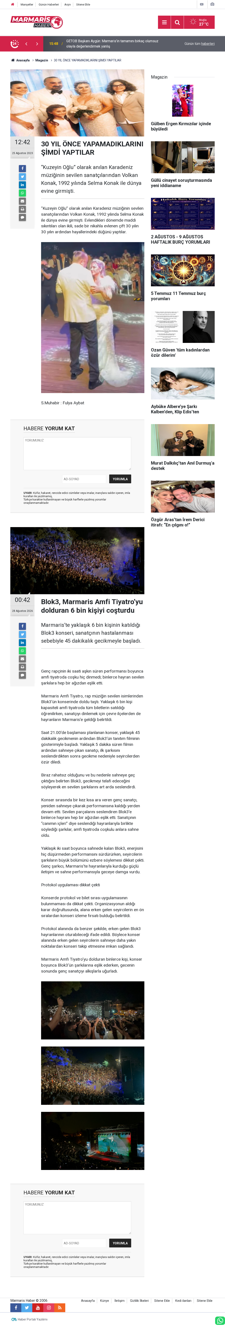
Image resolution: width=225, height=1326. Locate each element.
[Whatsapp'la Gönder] (22, 193)
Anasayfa (88, 1301)
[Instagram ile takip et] (48, 1307)
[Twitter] (22, 176)
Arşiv (67, 4)
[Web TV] (201, 4)
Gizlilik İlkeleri (139, 1301)
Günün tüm (200, 44)
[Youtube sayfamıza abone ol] (37, 1307)
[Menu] (164, 22)
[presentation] (26, 43)
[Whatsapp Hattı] (220, 1321)
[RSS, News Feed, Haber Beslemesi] (59, 1307)
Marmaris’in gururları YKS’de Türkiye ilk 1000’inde (104, 44)
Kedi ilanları (183, 1301)
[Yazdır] (22, 209)
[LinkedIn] (22, 184)
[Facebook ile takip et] (15, 1307)
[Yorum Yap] (22, 217)
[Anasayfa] (12, 4)
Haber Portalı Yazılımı (32, 1319)
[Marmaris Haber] (36, 22)
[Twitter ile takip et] (26, 1307)
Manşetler (27, 4)
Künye (104, 1301)
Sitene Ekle (83, 4)
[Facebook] (22, 168)
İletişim (119, 1301)
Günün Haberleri (49, 4)
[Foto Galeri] (212, 4)
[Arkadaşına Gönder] (22, 201)
